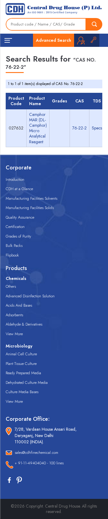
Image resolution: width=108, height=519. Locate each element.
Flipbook (12, 255)
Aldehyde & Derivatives (24, 324)
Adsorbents (14, 315)
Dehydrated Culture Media (27, 382)
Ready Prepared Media (23, 373)
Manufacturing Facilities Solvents (31, 198)
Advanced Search (53, 40)
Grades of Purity (18, 236)
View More (14, 334)
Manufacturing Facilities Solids (30, 208)
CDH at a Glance (19, 189)
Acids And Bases (19, 305)
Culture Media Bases (22, 392)
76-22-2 (79, 128)
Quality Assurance (20, 217)
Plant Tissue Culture (21, 363)
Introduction (15, 179)
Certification (15, 226)
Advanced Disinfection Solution (30, 296)
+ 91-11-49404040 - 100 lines (39, 463)
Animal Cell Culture (21, 354)
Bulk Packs (14, 245)
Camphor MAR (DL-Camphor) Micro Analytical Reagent (38, 128)
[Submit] (94, 24)
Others (11, 286)
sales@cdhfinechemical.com (36, 452)
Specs (97, 128)
